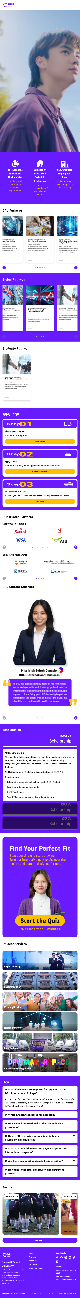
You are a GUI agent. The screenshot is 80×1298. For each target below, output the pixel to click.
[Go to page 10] (47, 547)
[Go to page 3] (39, 267)
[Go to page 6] (44, 267)
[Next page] (76, 547)
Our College (33, 1264)
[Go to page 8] (44, 547)
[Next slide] (76, 267)
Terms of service (19, 1293)
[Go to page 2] (37, 267)
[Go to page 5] (42, 267)
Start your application (40, 471)
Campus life (33, 1261)
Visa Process (40, 501)
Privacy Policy (7, 1293)
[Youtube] (70, 1257)
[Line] (57, 1257)
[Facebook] (61, 1257)
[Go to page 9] (45, 547)
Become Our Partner (36, 1268)
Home (31, 1253)
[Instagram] (65, 1257)
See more (38, 1240)
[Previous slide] (4, 267)
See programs (40, 441)
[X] (57, 1261)
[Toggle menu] (76, 5)
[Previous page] (4, 547)
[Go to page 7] (42, 547)
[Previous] (4, 718)
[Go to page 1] (35, 267)
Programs (32, 1257)
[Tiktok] (74, 1257)
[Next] (76, 718)
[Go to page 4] (40, 267)
